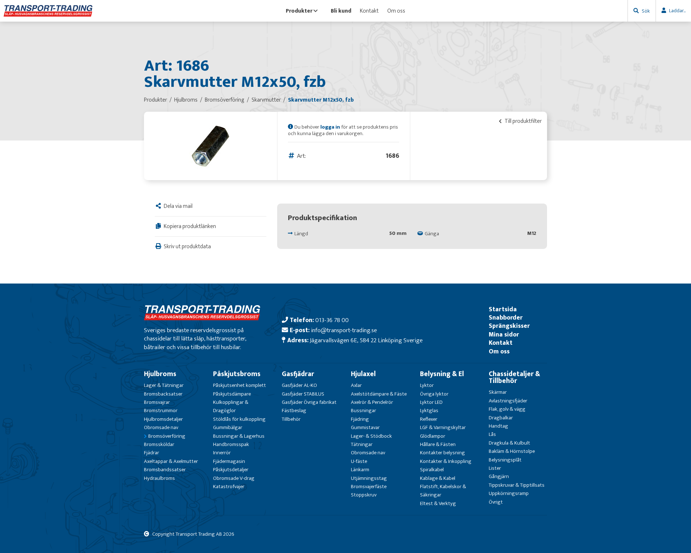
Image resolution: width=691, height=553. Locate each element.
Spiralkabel (432, 469)
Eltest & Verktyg (438, 503)
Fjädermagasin (229, 461)
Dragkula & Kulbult (509, 442)
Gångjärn (499, 476)
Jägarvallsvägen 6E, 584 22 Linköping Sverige (366, 340)
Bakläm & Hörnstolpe (512, 451)
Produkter (299, 10)
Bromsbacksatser (163, 393)
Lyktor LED (431, 402)
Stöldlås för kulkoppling (239, 419)
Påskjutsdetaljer (230, 469)
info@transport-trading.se (344, 330)
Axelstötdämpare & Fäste (379, 393)
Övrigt (496, 502)
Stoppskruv (363, 494)
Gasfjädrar (298, 374)
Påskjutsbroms (237, 374)
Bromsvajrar (157, 402)
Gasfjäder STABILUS (303, 393)
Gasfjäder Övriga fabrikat (309, 402)
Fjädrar (151, 452)
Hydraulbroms (159, 478)
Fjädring (360, 419)
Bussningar (363, 410)
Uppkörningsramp (509, 493)
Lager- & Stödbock (371, 436)
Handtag (498, 426)
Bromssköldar (159, 444)
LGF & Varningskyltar (443, 427)
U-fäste (359, 461)
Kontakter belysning (442, 452)
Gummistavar (365, 427)
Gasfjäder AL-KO (299, 385)
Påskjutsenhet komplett (239, 385)
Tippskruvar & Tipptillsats (517, 485)
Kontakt (369, 10)
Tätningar (361, 444)
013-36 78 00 (332, 320)
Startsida (503, 309)
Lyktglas (429, 410)
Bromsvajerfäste (369, 486)
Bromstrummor (160, 410)
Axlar (356, 385)
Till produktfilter (522, 121)
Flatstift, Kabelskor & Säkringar (443, 490)
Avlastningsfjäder (508, 400)
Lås (492, 434)
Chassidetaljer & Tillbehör (514, 377)
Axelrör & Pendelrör (372, 402)
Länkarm (360, 469)
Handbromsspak (231, 444)
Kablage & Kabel (437, 478)
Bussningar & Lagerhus (239, 436)
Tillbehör (291, 419)
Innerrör (222, 452)
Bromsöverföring (166, 436)
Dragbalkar (501, 417)
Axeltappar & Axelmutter (171, 461)
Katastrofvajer (228, 486)
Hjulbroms (160, 374)
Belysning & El (442, 374)
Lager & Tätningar (164, 385)
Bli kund (341, 10)
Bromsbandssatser (165, 469)
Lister (495, 468)
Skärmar (498, 392)
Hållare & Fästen (438, 444)
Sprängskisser (509, 326)
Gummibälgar (227, 427)
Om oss (396, 10)
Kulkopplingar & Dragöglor (230, 406)
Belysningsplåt (505, 459)
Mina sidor (504, 334)
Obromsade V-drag (233, 478)
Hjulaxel (363, 374)
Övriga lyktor (434, 393)
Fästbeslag (294, 410)
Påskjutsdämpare (232, 393)
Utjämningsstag (369, 478)
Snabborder (506, 317)
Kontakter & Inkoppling (445, 461)
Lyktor (427, 385)
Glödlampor (432, 436)
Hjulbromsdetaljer (163, 419)
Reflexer (428, 419)
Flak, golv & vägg (507, 409)
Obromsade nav (161, 427)
